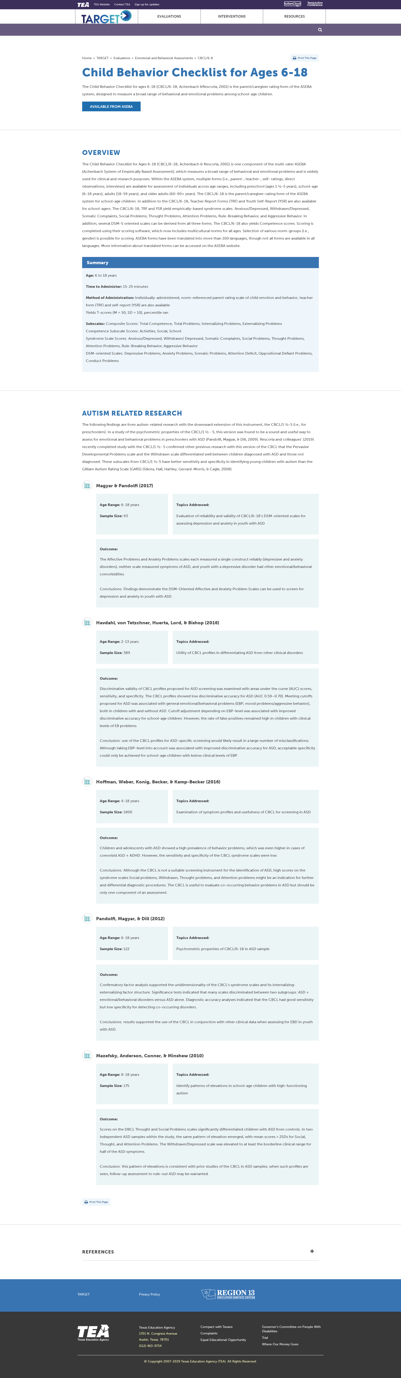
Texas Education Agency (157, 1328)
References (98, 1252)
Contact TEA (122, 4)
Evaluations (169, 16)
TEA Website (102, 4)
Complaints (208, 1333)
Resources (294, 16)
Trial (265, 1338)
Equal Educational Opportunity (223, 1340)
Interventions (232, 16)
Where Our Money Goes (280, 1344)
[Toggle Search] (320, 30)
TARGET (103, 58)
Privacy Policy (149, 1294)
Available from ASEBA (111, 106)
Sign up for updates (147, 4)
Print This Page (307, 58)
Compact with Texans (216, 1327)
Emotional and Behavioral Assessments (164, 58)
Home (87, 58)
